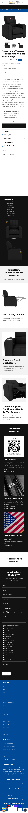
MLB (4, 689)
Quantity (4, 72)
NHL (4, 693)
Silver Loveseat (8, 652)
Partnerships (6, 727)
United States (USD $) (13, 798)
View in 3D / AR (8, 471)
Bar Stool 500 (8, 627)
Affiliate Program (7, 714)
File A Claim (6, 718)
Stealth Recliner (8, 654)
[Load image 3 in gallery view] (21, 46)
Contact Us (5, 753)
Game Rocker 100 (9, 634)
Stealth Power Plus (9, 656)
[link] (14, 229)
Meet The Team (6, 721)
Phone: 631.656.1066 (8, 743)
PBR (4, 699)
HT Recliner (7, 636)
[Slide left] (2, 45)
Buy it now (14, 126)
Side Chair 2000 (8, 646)
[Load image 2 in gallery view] (14, 46)
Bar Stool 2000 (8, 629)
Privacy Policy (6, 756)
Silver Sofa (7, 648)
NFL (4, 686)
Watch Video (7, 545)
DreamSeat (5, 734)
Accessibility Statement (9, 759)
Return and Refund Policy (9, 749)
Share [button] (4, 150)
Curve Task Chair (9, 631)
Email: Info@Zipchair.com (9, 746)
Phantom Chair (8, 642)
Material (3, 65)
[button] (2, 2)
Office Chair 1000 (9, 640)
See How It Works (8, 508)
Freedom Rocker (8, 632)
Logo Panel (7, 638)
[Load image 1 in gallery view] (7, 46)
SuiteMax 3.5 (7, 658)
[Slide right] (25, 45)
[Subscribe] (22, 783)
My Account (6, 724)
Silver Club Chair (8, 650)
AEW (4, 696)
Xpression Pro (8, 660)
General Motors (6, 705)
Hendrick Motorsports (8, 702)
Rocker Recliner (8, 644)
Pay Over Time (6, 731)
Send (6, 673)
